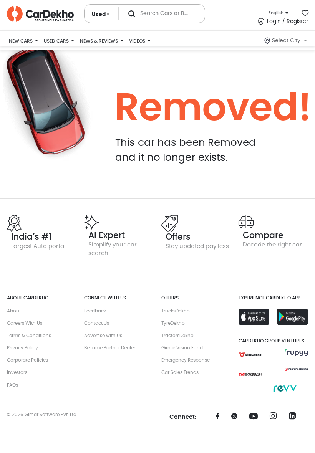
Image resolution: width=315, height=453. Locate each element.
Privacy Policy (22, 348)
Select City (286, 40)
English (276, 13)
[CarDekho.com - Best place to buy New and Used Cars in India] (40, 14)
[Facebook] (218, 419)
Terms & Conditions (29, 335)
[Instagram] (275, 418)
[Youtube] (256, 416)
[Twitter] (237, 419)
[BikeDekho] (250, 354)
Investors (17, 372)
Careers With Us (24, 323)
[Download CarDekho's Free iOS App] (254, 317)
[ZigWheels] (250, 374)
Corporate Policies (27, 360)
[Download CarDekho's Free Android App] (292, 317)
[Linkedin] (294, 418)
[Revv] (284, 388)
